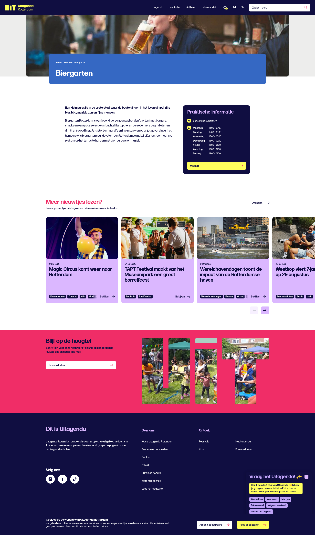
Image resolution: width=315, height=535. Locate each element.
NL (234, 7)
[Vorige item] (254, 310)
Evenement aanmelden (155, 449)
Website (195, 166)
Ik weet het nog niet (261, 511)
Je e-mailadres (57, 365)
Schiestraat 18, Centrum (205, 121)
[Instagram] (50, 479)
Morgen (286, 499)
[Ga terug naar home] (19, 7)
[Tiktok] (74, 479)
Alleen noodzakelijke (211, 524)
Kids (201, 449)
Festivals (130, 296)
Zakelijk (145, 465)
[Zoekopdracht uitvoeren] (306, 7)
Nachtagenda (243, 441)
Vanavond (272, 499)
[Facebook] (62, 479)
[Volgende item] (265, 310)
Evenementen (57, 296)
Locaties (68, 62)
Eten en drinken (285, 296)
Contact (146, 457)
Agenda (158, 7)
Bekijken (104, 296)
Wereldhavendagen (211, 296)
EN (242, 7)
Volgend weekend (277, 505)
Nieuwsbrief (209, 7)
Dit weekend (257, 505)
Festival (229, 296)
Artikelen (191, 7)
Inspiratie (175, 7)
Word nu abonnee (151, 481)
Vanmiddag (257, 499)
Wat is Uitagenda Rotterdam (157, 441)
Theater (73, 296)
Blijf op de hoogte (151, 473)
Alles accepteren (249, 524)
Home (59, 62)
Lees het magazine (152, 488)
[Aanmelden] (112, 365)
